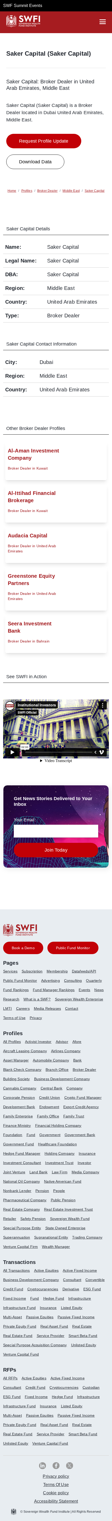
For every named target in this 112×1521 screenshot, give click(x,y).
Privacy (36, 1018)
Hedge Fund (53, 1298)
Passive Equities (40, 1317)
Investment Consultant (22, 1163)
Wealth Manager (56, 1247)
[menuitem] (12, 973)
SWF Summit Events (22, 5)
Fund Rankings (16, 990)
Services (10, 971)
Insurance (87, 1153)
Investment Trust (59, 1163)
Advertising (50, 980)
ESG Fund (92, 1289)
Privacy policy (56, 1476)
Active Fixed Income (80, 1270)
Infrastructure (79, 1298)
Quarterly (94, 980)
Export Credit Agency (81, 1107)
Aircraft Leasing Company (25, 1051)
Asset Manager (16, 1060)
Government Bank (80, 1135)
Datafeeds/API (84, 971)
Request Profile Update (44, 141)
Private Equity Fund (19, 1326)
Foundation (12, 1135)
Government (49, 1135)
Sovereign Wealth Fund (70, 1219)
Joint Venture (14, 1172)
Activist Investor (38, 1042)
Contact (71, 1008)
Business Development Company (62, 1079)
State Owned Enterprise (65, 1228)
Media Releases (47, 1008)
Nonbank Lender (17, 1191)
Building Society (16, 1079)
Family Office (48, 1116)
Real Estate (82, 1326)
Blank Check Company (22, 1069)
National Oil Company (21, 1181)
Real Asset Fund (54, 1326)
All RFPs (10, 1378)
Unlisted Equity (83, 1345)
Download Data (35, 161)
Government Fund (18, 1144)
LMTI (7, 1008)
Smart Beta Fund (83, 1336)
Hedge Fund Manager (21, 1153)
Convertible (95, 1280)
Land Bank (38, 1172)
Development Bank (19, 1107)
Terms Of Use (56, 1484)
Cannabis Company (19, 1088)
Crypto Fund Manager (83, 1097)
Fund (31, 1135)
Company (74, 1088)
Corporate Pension (19, 1097)
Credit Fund (13, 1289)
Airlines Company (66, 1051)
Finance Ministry (17, 1125)
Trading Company (87, 1237)
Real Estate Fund (18, 1336)
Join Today (56, 850)
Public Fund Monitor (20, 980)
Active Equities (46, 1270)
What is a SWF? (37, 999)
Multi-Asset (12, 1317)
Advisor (62, 1042)
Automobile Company (51, 1060)
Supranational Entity (51, 1237)
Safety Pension (33, 1219)
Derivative (71, 1289)
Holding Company (59, 1153)
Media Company (85, 1172)
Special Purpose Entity (22, 1228)
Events (84, 990)
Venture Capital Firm (20, 1247)
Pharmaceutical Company (25, 1200)
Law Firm (59, 1172)
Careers (23, 1008)
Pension (42, 1191)
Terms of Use (14, 1018)
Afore (77, 1042)
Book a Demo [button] (23, 948)
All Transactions (16, 1270)
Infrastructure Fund (19, 1308)
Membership (57, 971)
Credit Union (49, 1097)
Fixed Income (14, 1298)
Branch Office (57, 1069)
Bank (77, 1060)
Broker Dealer (84, 1069)
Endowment (49, 1107)
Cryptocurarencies (42, 1289)
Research (11, 999)
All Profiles (12, 1042)
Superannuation (16, 1237)
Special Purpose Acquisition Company (35, 1345)
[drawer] (102, 21)
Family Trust (73, 1116)
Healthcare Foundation (57, 1144)
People (59, 1191)
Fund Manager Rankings (53, 990)
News (99, 990)
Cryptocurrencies (63, 1387)
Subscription (32, 971)
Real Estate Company (21, 1209)
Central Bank (52, 1088)
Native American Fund (62, 1181)
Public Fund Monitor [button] (73, 948)
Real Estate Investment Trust (68, 1209)
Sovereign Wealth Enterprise (79, 999)
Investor (84, 1163)
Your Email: (25, 820)
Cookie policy (56, 1493)
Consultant (72, 1280)
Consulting (73, 980)
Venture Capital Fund (21, 1354)
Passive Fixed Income (76, 1317)
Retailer (9, 1219)
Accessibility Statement (56, 1501)
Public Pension (63, 1200)
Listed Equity (72, 1308)
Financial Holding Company (58, 1125)
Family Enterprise (18, 1116)
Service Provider (51, 1336)
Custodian (91, 1387)
